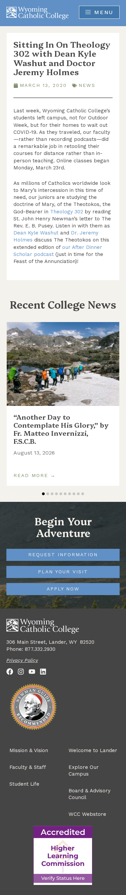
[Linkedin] (43, 671)
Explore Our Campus (84, 770)
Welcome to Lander (93, 750)
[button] (43, 493)
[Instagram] (20, 671)
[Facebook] (9, 671)
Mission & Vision (28, 750)
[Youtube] (32, 671)
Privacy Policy (22, 660)
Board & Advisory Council (90, 794)
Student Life (24, 784)
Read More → (34, 475)
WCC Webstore (87, 814)
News (87, 85)
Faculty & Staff (27, 767)
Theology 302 (66, 212)
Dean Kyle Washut (35, 233)
